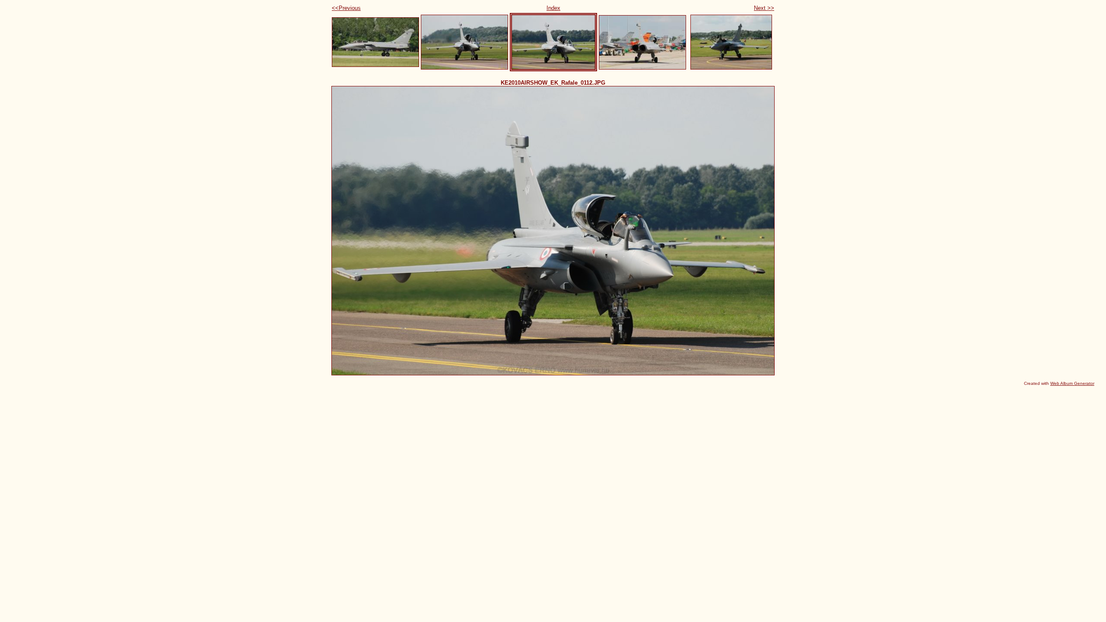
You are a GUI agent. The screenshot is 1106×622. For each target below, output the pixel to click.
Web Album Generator (1072, 383)
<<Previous (346, 8)
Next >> (764, 8)
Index (553, 8)
